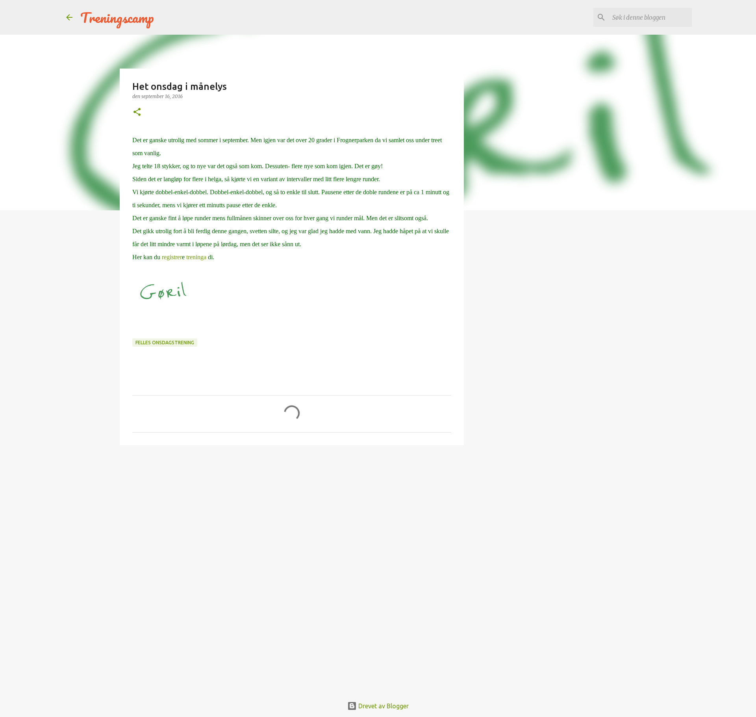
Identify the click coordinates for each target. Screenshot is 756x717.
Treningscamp (117, 17)
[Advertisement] (292, 512)
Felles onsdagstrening (164, 342)
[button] (137, 112)
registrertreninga (189, 257)
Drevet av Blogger (383, 706)
